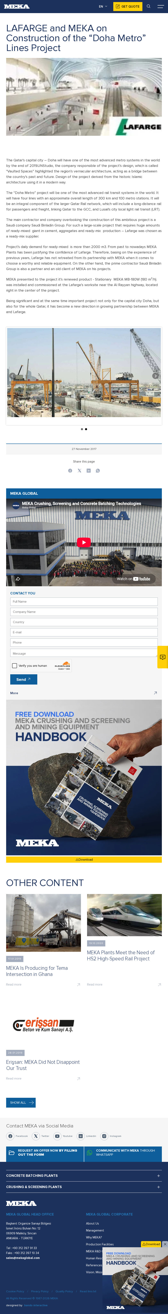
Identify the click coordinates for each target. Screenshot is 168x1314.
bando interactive (36, 1305)
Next (155, 376)
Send (21, 679)
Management (95, 1230)
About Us (92, 1223)
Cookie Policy (15, 1291)
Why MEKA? (94, 1237)
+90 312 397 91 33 (24, 1248)
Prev (12, 376)
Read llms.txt (88, 1291)
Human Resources (98, 1258)
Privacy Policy (40, 1291)
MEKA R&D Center (98, 1251)
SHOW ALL (18, 1103)
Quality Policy (64, 1291)
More (14, 693)
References (94, 1265)
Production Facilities (100, 1244)
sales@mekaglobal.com (23, 1258)
